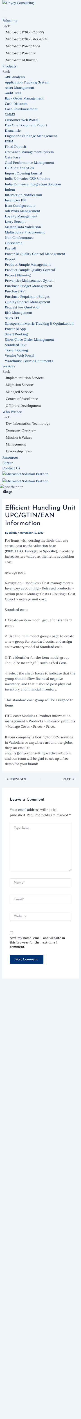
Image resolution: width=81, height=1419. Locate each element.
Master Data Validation (23, 227)
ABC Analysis (15, 77)
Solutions (10, 20)
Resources (10, 457)
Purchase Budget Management (28, 286)
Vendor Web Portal (19, 355)
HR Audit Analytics (19, 168)
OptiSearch (13, 243)
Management (16, 444)
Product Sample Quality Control (30, 270)
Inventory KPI (15, 200)
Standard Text (16, 345)
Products (10, 66)
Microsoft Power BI (21, 53)
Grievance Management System (29, 152)
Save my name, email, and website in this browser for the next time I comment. (37, 942)
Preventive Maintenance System (29, 280)
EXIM (9, 141)
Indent (10, 189)
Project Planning (18, 275)
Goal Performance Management (29, 162)
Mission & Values (19, 437)
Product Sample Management (28, 264)
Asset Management (19, 87)
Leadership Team (19, 451)
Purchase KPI (15, 291)
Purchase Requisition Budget (27, 296)
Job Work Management (22, 211)
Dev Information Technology (28, 423)
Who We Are (12, 412)
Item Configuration (20, 205)
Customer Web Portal (21, 120)
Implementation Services (25, 378)
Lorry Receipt (15, 221)
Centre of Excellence (22, 399)
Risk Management (18, 312)
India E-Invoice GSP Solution (27, 178)
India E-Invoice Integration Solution (33, 184)
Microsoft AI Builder (21, 60)
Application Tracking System (27, 82)
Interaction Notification (23, 195)
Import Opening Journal (23, 173)
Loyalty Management (21, 216)
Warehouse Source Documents (29, 361)
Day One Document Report (26, 125)
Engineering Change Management (31, 136)
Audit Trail (13, 93)
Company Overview (21, 430)
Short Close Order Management (29, 339)
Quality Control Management (27, 302)
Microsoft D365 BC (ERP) (25, 32)
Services (9, 366)
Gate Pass (12, 157)
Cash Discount (16, 103)
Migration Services (20, 385)
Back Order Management (24, 98)
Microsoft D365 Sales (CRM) (27, 39)
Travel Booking (16, 350)
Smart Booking (16, 334)
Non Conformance (19, 237)
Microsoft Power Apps (23, 46)
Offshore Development (23, 405)
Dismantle (13, 130)
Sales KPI (12, 318)
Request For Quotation (22, 307)
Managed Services (20, 392)
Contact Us (11, 468)
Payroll (10, 248)
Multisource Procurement (25, 232)
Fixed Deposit (15, 146)
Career (7, 463)
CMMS (10, 114)
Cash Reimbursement (21, 109)
